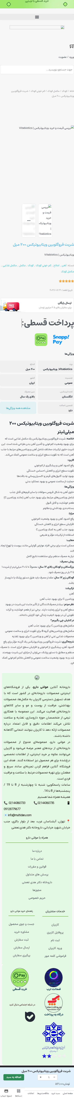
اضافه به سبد (13, 1077)
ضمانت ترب (53, 989)
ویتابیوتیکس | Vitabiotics (59, 254)
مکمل (22, 265)
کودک (64, 91)
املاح (56, 265)
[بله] (30, 1017)
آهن (64, 265)
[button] (37, 17)
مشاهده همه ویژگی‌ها (18, 408)
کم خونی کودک (38, 91)
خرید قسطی (20, 989)
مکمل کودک (53, 91)
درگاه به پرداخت (53, 1014)
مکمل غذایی (10, 265)
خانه (72, 91)
